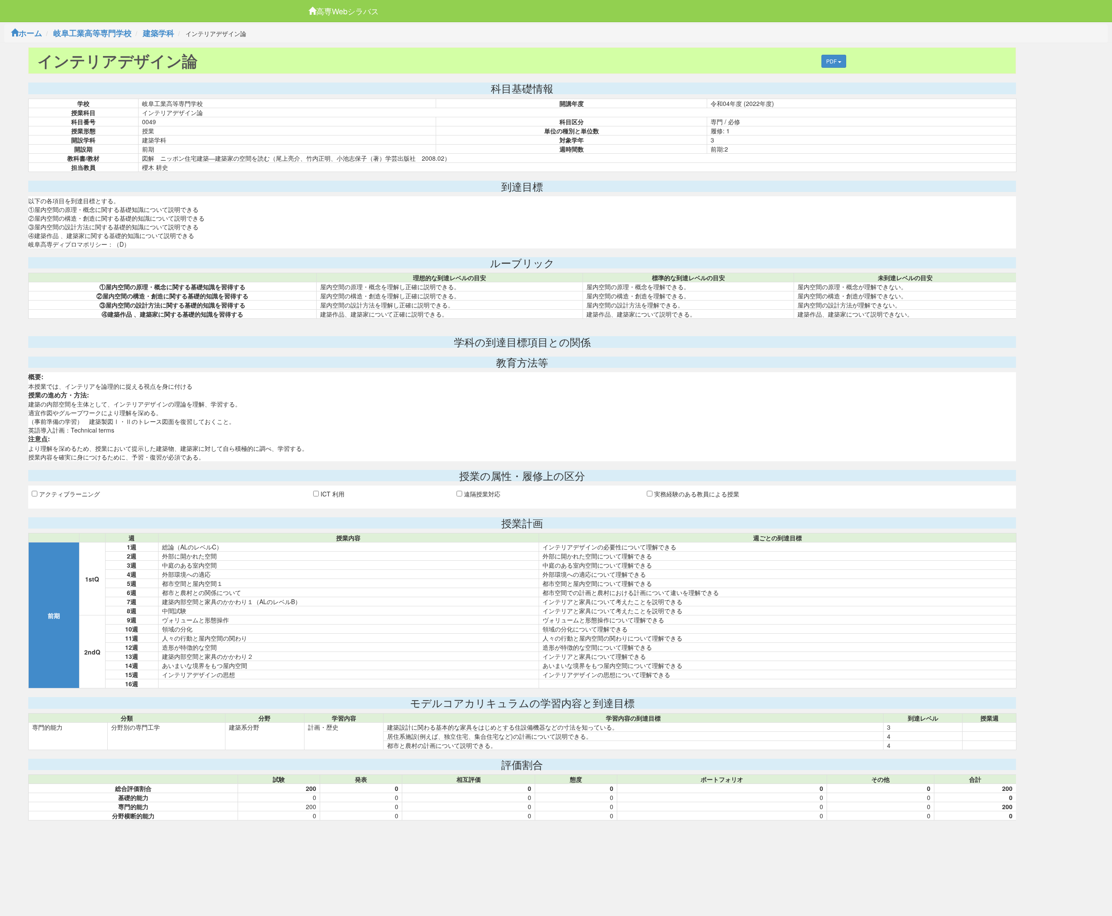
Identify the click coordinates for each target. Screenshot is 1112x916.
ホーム (30, 33)
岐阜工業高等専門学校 (92, 33)
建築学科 (158, 33)
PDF (832, 61)
